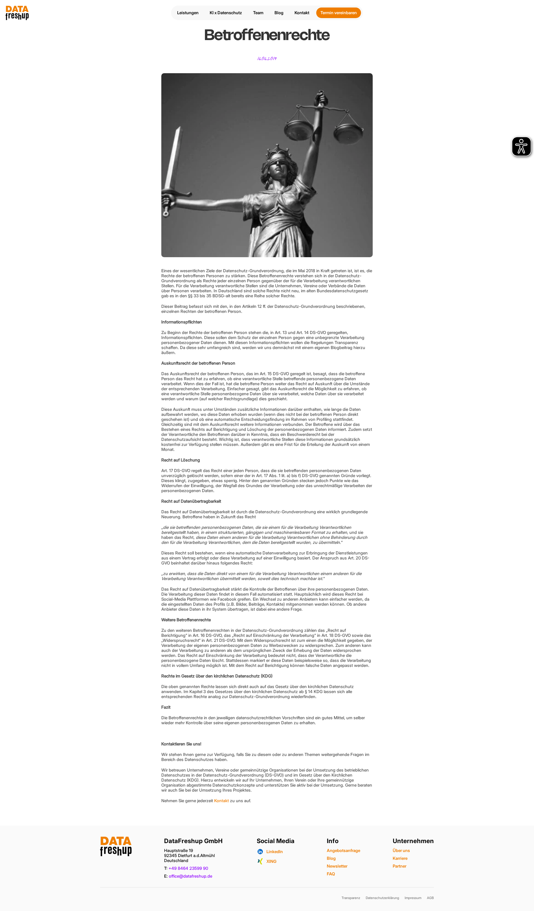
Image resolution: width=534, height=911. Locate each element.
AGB (430, 898)
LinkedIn (274, 851)
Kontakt (221, 800)
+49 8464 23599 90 (188, 868)
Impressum (413, 898)
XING (271, 861)
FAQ (331, 873)
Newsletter (337, 866)
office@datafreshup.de (190, 876)
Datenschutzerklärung (382, 898)
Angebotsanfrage (343, 850)
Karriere (400, 858)
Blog (331, 858)
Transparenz (351, 898)
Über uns (401, 850)
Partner (399, 866)
